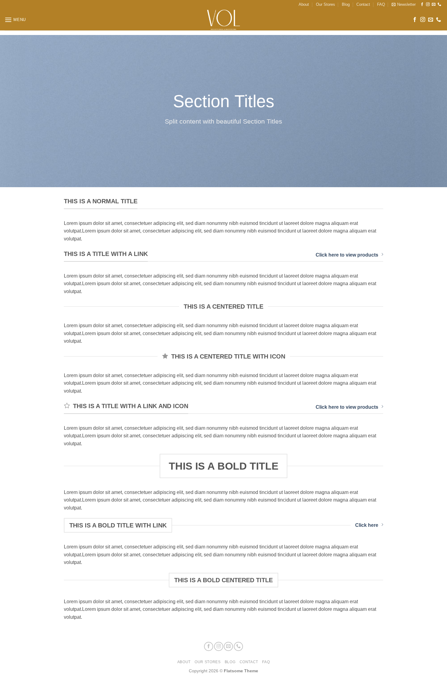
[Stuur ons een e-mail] (433, 4)
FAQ (381, 4)
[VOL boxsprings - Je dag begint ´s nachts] (223, 19)
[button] (404, 5)
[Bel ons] (439, 4)
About (304, 4)
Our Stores (325, 4)
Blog (346, 4)
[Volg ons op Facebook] (422, 4)
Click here (366, 525)
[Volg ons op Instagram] (428, 4)
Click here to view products (347, 254)
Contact (363, 4)
